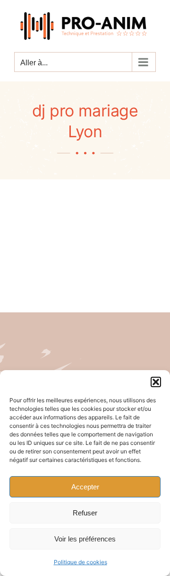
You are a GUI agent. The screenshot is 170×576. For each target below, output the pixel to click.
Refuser (85, 513)
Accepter (85, 487)
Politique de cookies (80, 562)
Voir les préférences (85, 539)
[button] (156, 382)
